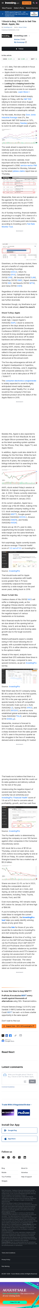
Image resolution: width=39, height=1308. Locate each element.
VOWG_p (10, 719)
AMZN (14, 520)
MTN (32, 283)
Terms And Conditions (8, 1253)
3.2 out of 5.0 (15, 548)
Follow (21, 49)
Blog (3, 1168)
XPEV (29, 708)
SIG (9, 283)
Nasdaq (23, 123)
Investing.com (20, 36)
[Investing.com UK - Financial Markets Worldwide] (12, 3)
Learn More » (24, 92)
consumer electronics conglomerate (21, 381)
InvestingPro (31, 663)
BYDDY (14, 710)
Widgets (4, 1181)
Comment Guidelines (8, 1087)
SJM (33, 277)
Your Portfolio (6, 1177)
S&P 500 (27, 99)
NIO (29, 599)
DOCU (14, 272)
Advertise (24, 1172)
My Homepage (19, 42)
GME (19, 280)
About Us (24, 1168)
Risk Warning (5, 1266)
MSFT (13, 514)
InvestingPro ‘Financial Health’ (15, 798)
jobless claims (19, 171)
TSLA (18, 716)
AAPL (13, 323)
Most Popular (7, 8)
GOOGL (22, 517)
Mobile (4, 1172)
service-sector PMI (28, 165)
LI (12, 708)
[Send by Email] (20, 1035)
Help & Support (26, 1177)
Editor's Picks (19, 8)
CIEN (19, 286)
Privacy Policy (6, 1259)
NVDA (13, 523)
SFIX (13, 275)
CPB (10, 277)
